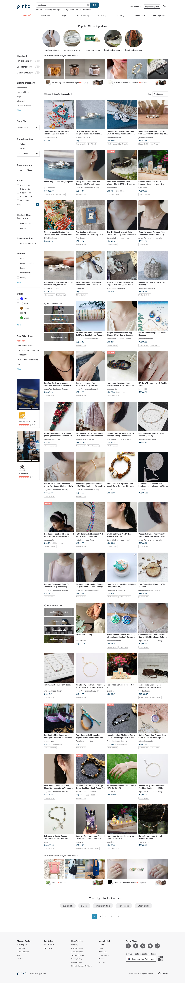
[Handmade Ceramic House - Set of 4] (122, 668)
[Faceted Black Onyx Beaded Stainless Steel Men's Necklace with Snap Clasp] (59, 366)
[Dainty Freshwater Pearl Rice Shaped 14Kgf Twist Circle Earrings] (90, 165)
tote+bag (48, 9)
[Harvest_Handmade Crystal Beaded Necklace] (153, 819)
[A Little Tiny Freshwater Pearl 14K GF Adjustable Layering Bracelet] (90, 668)
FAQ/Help (74, 945)
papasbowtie (112, 187)
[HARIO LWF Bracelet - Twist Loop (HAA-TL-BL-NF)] (122, 769)
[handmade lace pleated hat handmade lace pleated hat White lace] (153, 467)
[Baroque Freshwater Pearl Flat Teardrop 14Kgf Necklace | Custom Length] (59, 567)
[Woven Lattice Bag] (90, 618)
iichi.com (102, 962)
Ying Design (80, 238)
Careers (101, 959)
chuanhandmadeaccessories (87, 338)
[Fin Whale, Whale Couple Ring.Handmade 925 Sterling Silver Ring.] (90, 114)
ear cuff (78, 9)
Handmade (87, 9)
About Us (102, 945)
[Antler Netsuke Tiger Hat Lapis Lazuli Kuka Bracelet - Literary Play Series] (122, 467)
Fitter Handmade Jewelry (117, 741)
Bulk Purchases (77, 948)
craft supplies (124, 905)
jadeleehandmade (83, 137)
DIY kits (84, 905)
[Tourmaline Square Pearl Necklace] (59, 668)
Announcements (77, 952)
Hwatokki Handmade (146, 288)
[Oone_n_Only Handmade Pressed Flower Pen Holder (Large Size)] (90, 819)
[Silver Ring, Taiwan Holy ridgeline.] (59, 165)
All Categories (22, 945)
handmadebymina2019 (85, 439)
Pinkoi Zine (21, 948)
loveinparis (80, 288)
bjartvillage (142, 187)
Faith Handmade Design (85, 540)
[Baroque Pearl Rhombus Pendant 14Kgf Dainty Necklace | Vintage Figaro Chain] (90, 567)
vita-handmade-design (147, 439)
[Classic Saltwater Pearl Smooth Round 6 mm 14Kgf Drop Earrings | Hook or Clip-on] (153, 517)
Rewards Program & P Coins (81, 966)
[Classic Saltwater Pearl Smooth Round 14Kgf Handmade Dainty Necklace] (153, 618)
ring (18, 364)
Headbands (22, 354)
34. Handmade (144, 691)
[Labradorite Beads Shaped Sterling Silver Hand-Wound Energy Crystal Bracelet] (59, 819)
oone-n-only (80, 841)
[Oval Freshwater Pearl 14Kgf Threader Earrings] (122, 517)
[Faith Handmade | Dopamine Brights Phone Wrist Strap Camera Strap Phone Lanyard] (90, 718)
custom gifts (68, 905)
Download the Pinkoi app (142, 959)
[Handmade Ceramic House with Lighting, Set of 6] (122, 819)
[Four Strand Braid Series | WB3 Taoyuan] (153, 567)
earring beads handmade (28, 350)
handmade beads (25, 345)
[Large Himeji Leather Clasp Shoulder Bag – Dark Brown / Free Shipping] (153, 668)
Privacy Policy (76, 959)
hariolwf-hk (142, 389)
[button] (37, 204)
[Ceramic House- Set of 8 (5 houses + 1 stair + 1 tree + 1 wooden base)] (153, 165)
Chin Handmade (50, 137)
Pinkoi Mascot (104, 955)
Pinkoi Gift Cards (23, 952)
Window (20, 959)
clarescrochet (81, 640)
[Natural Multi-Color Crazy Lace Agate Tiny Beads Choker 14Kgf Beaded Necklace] (59, 467)
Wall (18, 955)
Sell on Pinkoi (135, 6)
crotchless (39, 9)
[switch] (28, 60)
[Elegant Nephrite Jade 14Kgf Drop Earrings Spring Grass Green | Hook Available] (122, 416)
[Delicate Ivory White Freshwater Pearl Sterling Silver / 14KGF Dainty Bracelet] (153, 769)
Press (101, 948)
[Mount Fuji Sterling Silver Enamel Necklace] (153, 316)
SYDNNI (141, 489)
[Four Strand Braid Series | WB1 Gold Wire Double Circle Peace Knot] (90, 316)
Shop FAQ (48, 948)
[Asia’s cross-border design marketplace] (24, 6)
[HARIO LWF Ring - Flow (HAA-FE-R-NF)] (153, 366)
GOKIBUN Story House (116, 590)
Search (94, 5)
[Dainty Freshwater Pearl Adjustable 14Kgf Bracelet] (90, 366)
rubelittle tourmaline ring (28, 359)
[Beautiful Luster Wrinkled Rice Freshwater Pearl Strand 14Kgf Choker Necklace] (153, 215)
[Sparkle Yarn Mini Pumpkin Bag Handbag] (153, 265)
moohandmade (144, 841)
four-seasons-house (52, 439)
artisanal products (103, 905)
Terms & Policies (77, 955)
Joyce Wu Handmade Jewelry (87, 187)
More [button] (19, 110)
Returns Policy (76, 962)
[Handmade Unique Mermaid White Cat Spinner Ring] (122, 567)
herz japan (57, 9)
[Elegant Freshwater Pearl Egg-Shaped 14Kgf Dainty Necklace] (122, 316)
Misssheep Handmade (116, 288)
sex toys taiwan (68, 9)
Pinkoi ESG (103, 952)
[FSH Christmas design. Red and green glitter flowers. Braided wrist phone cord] (59, 416)
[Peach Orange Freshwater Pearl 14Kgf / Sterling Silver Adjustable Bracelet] (90, 467)
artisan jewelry (143, 905)
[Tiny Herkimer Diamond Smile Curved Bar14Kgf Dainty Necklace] (122, 215)
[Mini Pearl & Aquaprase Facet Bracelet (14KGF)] (153, 416)
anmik (109, 489)
